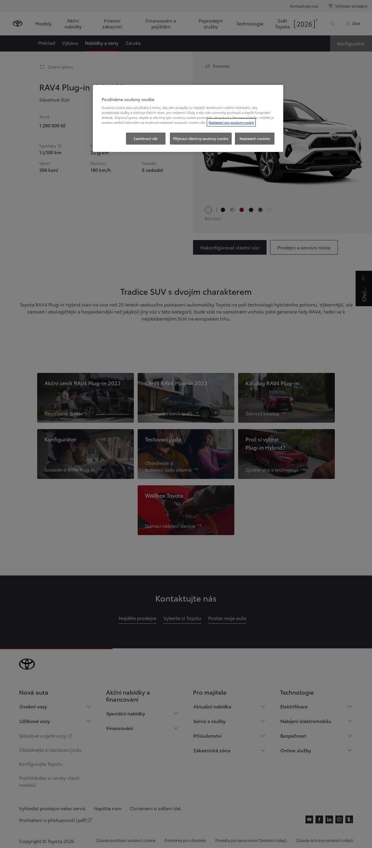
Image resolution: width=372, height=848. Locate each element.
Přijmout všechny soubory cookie (200, 138)
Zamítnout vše (145, 138)
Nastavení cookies (255, 138)
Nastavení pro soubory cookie (231, 122)
